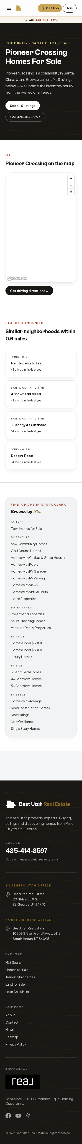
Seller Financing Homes (28, 621)
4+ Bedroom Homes (26, 679)
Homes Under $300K (26, 643)
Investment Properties (27, 614)
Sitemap (11, 1037)
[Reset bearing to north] (71, 191)
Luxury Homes (21, 657)
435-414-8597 (26, 851)
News (9, 1029)
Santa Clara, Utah (50, 43)
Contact (11, 1022)
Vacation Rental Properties (31, 628)
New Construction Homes (30, 708)
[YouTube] (18, 1115)
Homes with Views (24, 585)
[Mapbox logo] (17, 278)
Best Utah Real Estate (30, 1133)
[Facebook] (8, 1115)
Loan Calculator (17, 992)
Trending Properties (20, 977)
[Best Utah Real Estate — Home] (19, 8)
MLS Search (14, 962)
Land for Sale (15, 984)
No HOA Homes (22, 721)
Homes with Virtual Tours (29, 592)
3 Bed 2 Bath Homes (26, 672)
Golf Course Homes (26, 551)
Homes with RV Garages (29, 571)
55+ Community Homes (29, 544)
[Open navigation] (9, 8)
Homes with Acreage (26, 701)
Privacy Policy (15, 1044)
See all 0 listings (22, 106)
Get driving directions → (29, 291)
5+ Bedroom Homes (26, 686)
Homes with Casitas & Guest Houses (38, 557)
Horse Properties (23, 599)
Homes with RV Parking (28, 578)
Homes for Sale (16, 970)
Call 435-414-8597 (25, 117)
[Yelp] (28, 1115)
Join (70, 8)
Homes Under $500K (26, 650)
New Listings (20, 715)
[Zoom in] (71, 178)
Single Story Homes (26, 728)
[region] (41, 227)
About (10, 1015)
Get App (52, 8)
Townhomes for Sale (26, 528)
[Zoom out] (71, 185)
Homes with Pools (24, 564)
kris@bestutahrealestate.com (40, 859)
